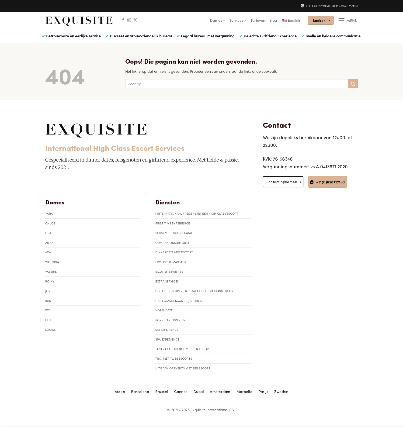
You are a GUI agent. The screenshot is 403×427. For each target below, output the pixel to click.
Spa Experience (167, 339)
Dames (216, 20)
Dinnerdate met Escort (174, 252)
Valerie (51, 271)
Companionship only (172, 242)
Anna (49, 242)
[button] (348, 20)
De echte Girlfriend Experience (270, 35)
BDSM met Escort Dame (174, 233)
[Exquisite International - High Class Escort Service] (79, 20)
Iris (48, 301)
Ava (48, 252)
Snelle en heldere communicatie (333, 35)
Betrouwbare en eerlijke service (73, 35)
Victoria (52, 262)
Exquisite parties (169, 271)
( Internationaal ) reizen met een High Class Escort (196, 213)
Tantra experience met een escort (183, 349)
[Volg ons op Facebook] (123, 20)
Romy (49, 281)
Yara (49, 213)
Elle (48, 320)
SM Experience (166, 329)
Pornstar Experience (172, 320)
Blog (273, 20)
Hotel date (164, 310)
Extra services (167, 281)
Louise (50, 329)
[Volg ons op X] (135, 20)
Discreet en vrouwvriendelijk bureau (141, 35)
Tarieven (257, 20)
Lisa (48, 233)
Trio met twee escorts (173, 358)
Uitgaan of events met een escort (182, 368)
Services (236, 20)
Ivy (47, 310)
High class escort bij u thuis (178, 301)
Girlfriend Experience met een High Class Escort (195, 291)
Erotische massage (171, 262)
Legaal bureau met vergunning (208, 35)
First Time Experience (172, 223)
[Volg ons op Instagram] (129, 20)
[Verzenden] (353, 83)
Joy (47, 291)
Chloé (50, 223)
